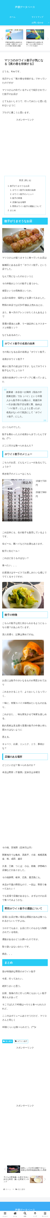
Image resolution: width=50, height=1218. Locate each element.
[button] (44, 682)
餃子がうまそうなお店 (19, 186)
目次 (21, 180)
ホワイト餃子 (22, 1041)
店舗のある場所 (19, 202)
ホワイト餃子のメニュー (23, 194)
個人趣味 (8, 1041)
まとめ (13, 210)
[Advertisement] (25, 147)
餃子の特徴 (17, 198)
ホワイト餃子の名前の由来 (24, 190)
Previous (2, 38)
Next (48, 38)
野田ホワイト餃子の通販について (27, 206)
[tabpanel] (14, 38)
